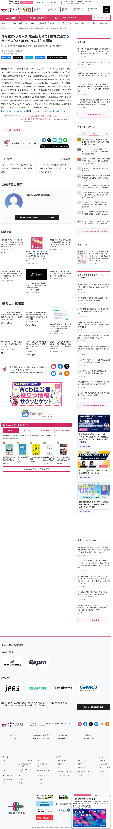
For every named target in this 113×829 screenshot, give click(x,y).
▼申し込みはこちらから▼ (82, 808)
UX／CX (23, 775)
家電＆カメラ (45, 430)
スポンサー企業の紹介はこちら (93, 707)
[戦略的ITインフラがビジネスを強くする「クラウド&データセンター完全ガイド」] (44, 797)
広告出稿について (92, 10)
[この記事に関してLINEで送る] (65, 140)
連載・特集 (64, 10)
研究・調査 (88, 1)
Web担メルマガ (52, 10)
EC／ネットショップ (26, 779)
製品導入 (53, 2)
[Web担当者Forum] (12, 725)
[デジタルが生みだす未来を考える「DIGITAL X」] (63, 811)
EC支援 (82, 3)
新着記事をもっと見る (95, 115)
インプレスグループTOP (92, 738)
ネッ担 (25, 372)
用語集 (102, 771)
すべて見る (95, 620)
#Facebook (25, 116)
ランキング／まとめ (63, 775)
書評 (79, 764)
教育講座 (77, 3)
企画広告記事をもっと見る (95, 405)
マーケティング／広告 (15, 23)
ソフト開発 (70, 1)
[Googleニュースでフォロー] (102, 724)
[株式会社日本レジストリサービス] (12, 688)
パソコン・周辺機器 (62, 430)
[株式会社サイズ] (63, 688)
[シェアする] (44, 140)
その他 (40, 783)
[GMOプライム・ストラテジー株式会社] (88, 688)
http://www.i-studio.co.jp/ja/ (55, 111)
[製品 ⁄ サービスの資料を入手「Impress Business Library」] (44, 811)
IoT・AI (76, 1)
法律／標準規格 (7, 775)
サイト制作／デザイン (65, 23)
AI (26, 23)
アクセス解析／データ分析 (45, 23)
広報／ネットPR (7, 779)
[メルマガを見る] (80, 724)
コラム (60, 768)
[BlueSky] (53, 373)
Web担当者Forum (11, 9)
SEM (22, 783)
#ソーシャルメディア (28, 119)
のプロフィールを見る (37, 217)
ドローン (72, 3)
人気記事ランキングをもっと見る (95, 231)
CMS (76, 23)
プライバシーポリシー (13, 738)
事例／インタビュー (83, 760)
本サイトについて (12, 735)
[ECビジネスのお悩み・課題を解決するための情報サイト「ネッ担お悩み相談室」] (44, 818)
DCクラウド (81, 1)
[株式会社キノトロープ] (38, 688)
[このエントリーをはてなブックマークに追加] (54, 140)
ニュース (13, 28)
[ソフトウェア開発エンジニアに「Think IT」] (63, 797)
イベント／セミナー (83, 771)
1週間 (94, 134)
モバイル (40, 779)
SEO (3, 23)
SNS (32, 23)
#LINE (43, 116)
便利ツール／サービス (64, 771)
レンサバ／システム (44, 775)
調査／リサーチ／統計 (89, 23)
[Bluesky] (96, 724)
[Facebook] (60, 366)
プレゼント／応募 (105, 768)
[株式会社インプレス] (16, 808)
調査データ (61, 764)
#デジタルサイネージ (43, 119)
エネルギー (66, 3)
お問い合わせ (63, 735)
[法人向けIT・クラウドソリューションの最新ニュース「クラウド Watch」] (44, 804)
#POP (49, 116)
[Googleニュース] (60, 373)
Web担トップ (5, 28)
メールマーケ (6, 783)
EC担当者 (40, 2)
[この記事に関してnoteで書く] (60, 140)
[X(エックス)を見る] (91, 724)
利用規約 (88, 735)
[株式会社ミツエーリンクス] (12, 662)
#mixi (55, 116)
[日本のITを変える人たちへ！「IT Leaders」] (63, 804)
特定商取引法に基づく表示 (41, 738)
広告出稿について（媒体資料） (42, 735)
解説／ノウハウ (62, 760)
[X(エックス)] (67, 366)
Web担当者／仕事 (44, 771)
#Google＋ (35, 116)
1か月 (105, 134)
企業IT (65, 1)
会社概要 (62, 738)
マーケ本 (11, 430)
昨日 (82, 134)
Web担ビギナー (37, 10)
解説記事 (102, 760)
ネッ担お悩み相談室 (35, 372)
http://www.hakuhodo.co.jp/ (13, 111)
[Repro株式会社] (38, 662)
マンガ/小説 (81, 768)
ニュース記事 (103, 764)
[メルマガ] (53, 366)
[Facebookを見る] (85, 724)
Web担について (78, 10)
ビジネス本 (28, 430)
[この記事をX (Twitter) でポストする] (49, 140)
